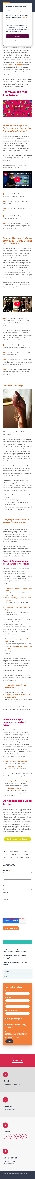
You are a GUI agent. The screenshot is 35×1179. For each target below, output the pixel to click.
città (19, 62)
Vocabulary (24, 851)
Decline (17, 40)
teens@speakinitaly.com (12, 1085)
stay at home (19, 857)
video (5, 857)
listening (26, 854)
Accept (17, 36)
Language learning (13, 851)
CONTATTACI (17, 1060)
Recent (6, 942)
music (11, 857)
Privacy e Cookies (16, 1175)
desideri (20, 65)
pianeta (10, 65)
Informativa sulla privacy (12, 1037)
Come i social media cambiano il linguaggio (14, 956)
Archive (6, 976)
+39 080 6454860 (9, 1110)
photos (28, 857)
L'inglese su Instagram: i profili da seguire (15, 963)
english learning (16, 854)
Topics (6, 971)
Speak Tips (6, 854)
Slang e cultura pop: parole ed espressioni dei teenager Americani (15, 950)
